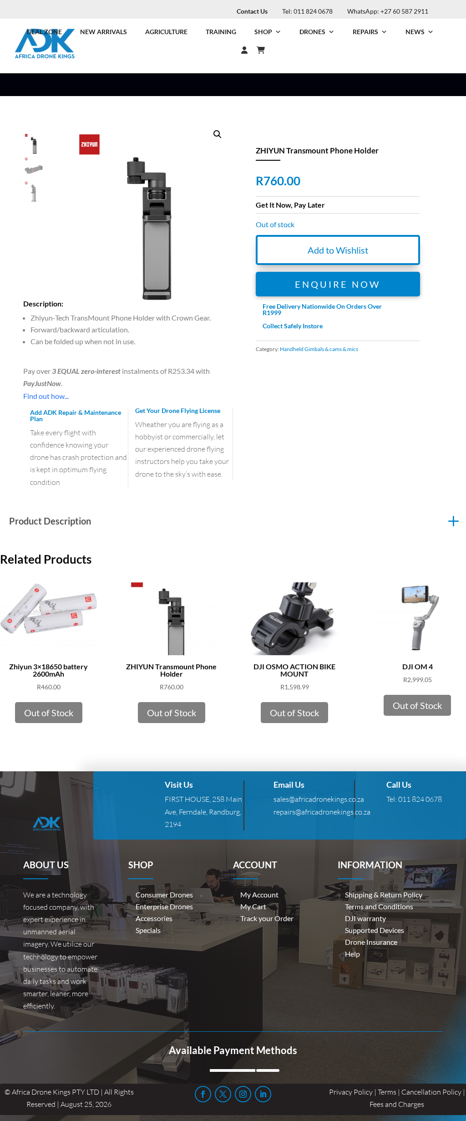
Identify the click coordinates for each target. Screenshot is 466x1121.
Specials (148, 930)
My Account (259, 894)
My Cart (253, 906)
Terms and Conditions (379, 906)
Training (221, 32)
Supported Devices (374, 930)
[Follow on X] (223, 1094)
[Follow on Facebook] (203, 1094)
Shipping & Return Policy (383, 894)
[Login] (226, 50)
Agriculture (166, 32)
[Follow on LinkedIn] (263, 1094)
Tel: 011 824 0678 (307, 11)
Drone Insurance (371, 942)
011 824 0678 (420, 799)
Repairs (365, 32)
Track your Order (267, 918)
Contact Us (252, 11)
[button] (217, 134)
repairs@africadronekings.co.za (322, 811)
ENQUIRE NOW (337, 284)
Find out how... (46, 396)
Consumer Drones (164, 894)
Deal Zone (44, 32)
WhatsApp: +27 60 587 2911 (387, 11)
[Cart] (265, 50)
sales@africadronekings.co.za (319, 799)
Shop (263, 32)
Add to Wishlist (338, 250)
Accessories (154, 918)
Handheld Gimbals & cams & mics (319, 349)
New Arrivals (103, 32)
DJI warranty (365, 918)
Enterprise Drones (164, 906)
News (415, 32)
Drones (312, 32)
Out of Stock (48, 712)
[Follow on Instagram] (243, 1094)
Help (352, 953)
